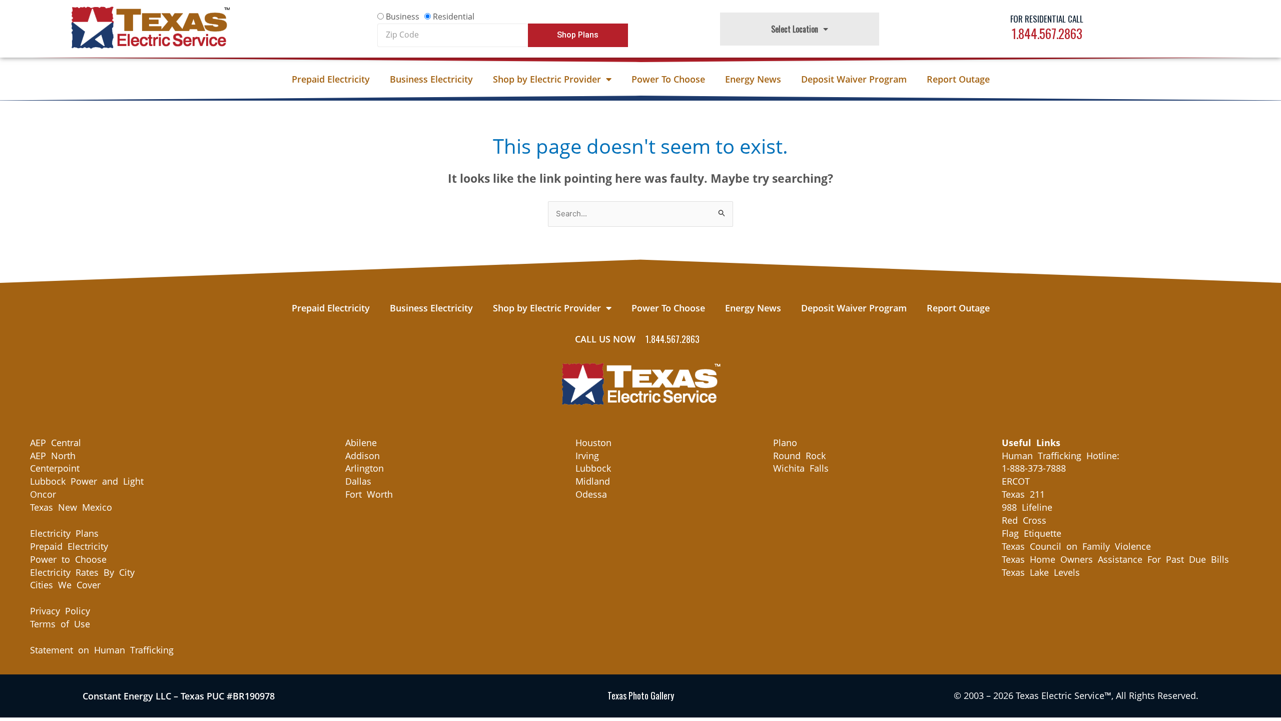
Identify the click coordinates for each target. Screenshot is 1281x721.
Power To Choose (668, 79)
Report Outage (958, 79)
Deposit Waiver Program (854, 79)
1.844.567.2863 (1047, 33)
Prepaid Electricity (331, 79)
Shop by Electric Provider (547, 79)
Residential (453, 16)
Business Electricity (431, 79)
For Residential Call (1046, 19)
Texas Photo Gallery (640, 695)
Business (402, 16)
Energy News (753, 79)
